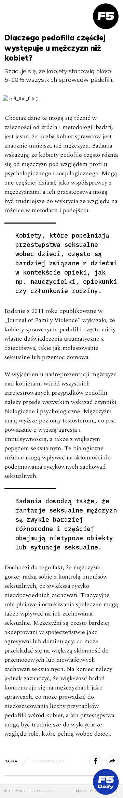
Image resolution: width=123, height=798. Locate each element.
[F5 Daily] (106, 782)
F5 (51, 791)
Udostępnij (118, 761)
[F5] (106, 16)
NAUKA (10, 761)
